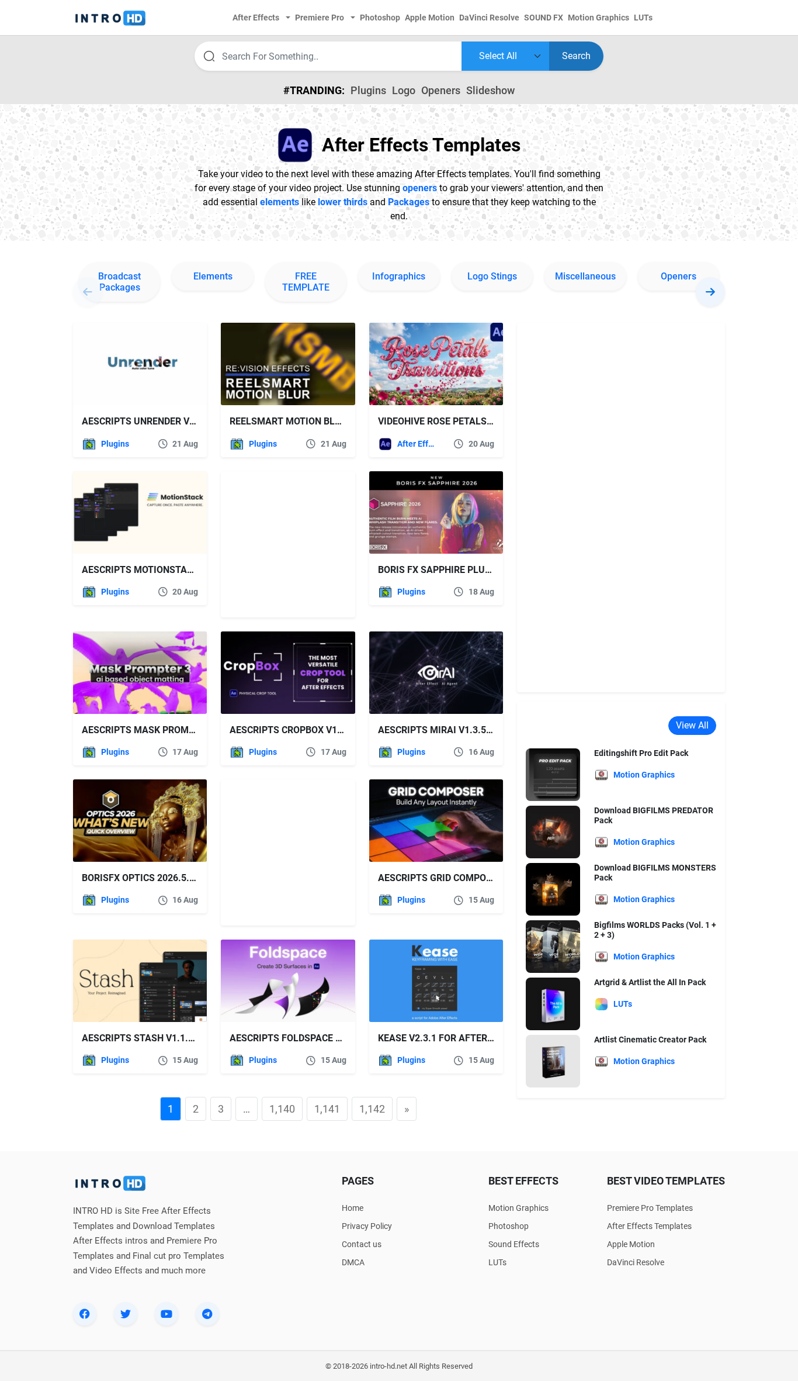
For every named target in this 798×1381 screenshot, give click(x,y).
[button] (710, 291)
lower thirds (342, 202)
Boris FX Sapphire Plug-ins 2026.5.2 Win (474, 569)
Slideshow (490, 90)
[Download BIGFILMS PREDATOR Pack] (553, 831)
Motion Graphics (518, 1208)
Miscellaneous (585, 276)
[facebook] (84, 1313)
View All (692, 725)
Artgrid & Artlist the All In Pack (650, 982)
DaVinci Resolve (635, 1262)
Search (576, 55)
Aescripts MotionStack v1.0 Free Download (189, 569)
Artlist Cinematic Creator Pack (650, 1039)
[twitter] (125, 1313)
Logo (403, 90)
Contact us (361, 1244)
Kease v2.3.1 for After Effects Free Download (491, 1038)
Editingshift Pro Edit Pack (641, 753)
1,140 (282, 1109)
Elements (213, 276)
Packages (408, 202)
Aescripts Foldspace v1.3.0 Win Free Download (345, 1038)
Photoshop (508, 1226)
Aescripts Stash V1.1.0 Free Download (176, 1038)
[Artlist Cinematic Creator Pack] (553, 1060)
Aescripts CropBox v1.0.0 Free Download (330, 730)
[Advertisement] (294, 544)
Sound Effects (513, 1244)
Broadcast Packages (119, 282)
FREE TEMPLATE (305, 282)
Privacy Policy (367, 1226)
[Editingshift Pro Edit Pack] (553, 774)
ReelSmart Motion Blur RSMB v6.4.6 (317, 421)
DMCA (353, 1262)
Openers (440, 90)
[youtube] (166, 1313)
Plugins (368, 90)
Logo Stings (492, 276)
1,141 (327, 1109)
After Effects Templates (416, 443)
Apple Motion (631, 1244)
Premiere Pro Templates (650, 1208)
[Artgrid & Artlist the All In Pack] (553, 1003)
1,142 (372, 1109)
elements (279, 202)
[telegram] (207, 1313)
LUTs (497, 1262)
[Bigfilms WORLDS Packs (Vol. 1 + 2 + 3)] (553, 946)
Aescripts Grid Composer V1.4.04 (458, 877)
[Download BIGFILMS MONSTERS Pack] (553, 889)
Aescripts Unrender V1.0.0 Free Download (185, 421)
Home (352, 1208)
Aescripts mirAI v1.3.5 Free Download (470, 730)
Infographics (398, 276)
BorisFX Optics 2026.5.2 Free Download (177, 877)
